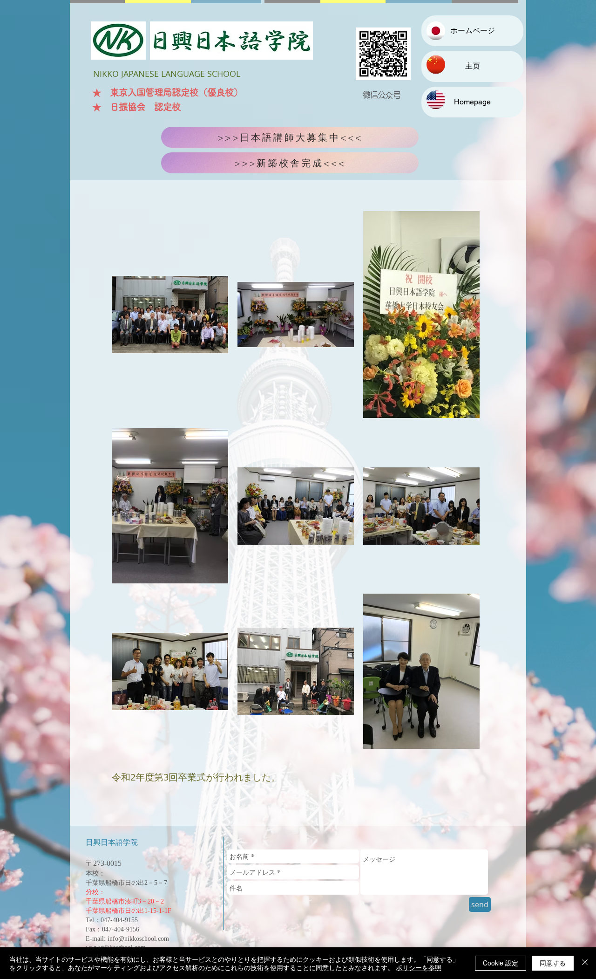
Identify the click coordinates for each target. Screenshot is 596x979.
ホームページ (472, 30)
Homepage (472, 101)
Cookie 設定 (500, 962)
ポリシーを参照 (418, 967)
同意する (553, 962)
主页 (472, 66)
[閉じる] (584, 963)
